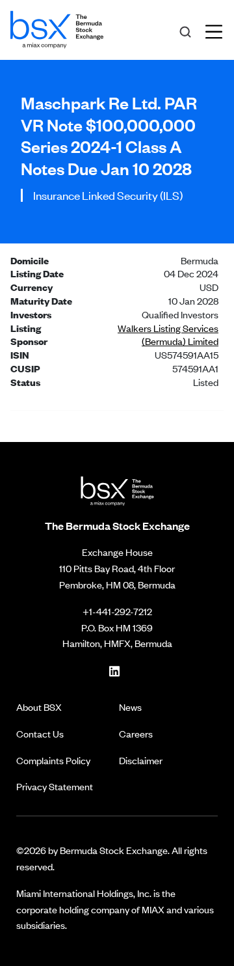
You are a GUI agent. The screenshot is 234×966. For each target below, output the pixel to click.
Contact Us (40, 733)
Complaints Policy (53, 760)
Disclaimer (140, 760)
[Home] (56, 27)
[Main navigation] (218, 30)
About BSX (39, 706)
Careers (136, 733)
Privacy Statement (54, 786)
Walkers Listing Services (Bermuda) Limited (168, 334)
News (130, 706)
